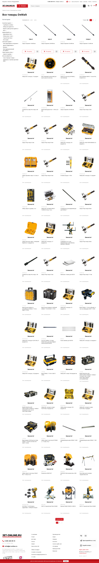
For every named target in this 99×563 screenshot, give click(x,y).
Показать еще (59, 519)
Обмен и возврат (35, 549)
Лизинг (33, 544)
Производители (56, 534)
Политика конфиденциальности (39, 554)
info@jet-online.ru (60, 1)
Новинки (55, 539)
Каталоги (55, 541)
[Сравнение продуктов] (88, 5)
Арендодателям (56, 548)
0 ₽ (94, 5)
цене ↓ (35, 20)
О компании (34, 534)
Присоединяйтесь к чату (89, 540)
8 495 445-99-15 (51, 1)
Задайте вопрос (87, 545)
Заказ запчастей (75, 1)
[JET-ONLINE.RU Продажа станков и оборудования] (8, 6)
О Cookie (33, 557)
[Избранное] (91, 5)
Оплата (89, 1)
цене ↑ (31, 20)
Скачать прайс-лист (57, 544)
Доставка (85, 1)
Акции (69, 1)
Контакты (94, 1)
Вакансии (55, 551)
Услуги (81, 1)
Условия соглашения (36, 552)
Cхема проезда (82, 553)
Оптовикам (55, 546)
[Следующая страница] (95, 20)
